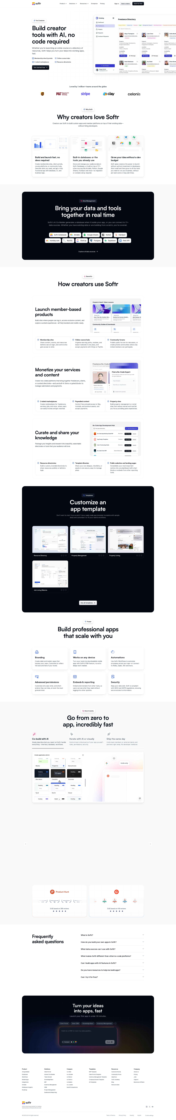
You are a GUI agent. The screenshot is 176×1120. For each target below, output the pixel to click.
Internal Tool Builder (49, 1074)
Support (136, 1079)
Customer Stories (116, 1071)
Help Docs (114, 1077)
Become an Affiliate (139, 1082)
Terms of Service (110, 1115)
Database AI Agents (27, 1087)
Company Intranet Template (96, 1079)
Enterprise (94, 3)
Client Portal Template (95, 1074)
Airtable (24, 1084)
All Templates (92, 1082)
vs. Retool (69, 1077)
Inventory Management (50, 1084)
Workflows (25, 1077)
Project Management (49, 1090)
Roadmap (24, 1090)
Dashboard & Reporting (50, 1092)
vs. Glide (69, 1071)
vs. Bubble (69, 1082)
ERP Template (92, 1071)
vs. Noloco (69, 1079)
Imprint (139, 1115)
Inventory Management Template (98, 1077)
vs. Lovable (70, 1084)
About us (136, 1071)
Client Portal (47, 1071)
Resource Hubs (115, 1084)
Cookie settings (149, 1115)
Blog (112, 1082)
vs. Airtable (70, 1074)
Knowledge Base (48, 1079)
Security (132, 1115)
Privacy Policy (122, 1115)
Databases (25, 1074)
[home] (36, 3)
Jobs (135, 1077)
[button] (63, 3)
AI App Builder (25, 1071)
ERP (45, 1082)
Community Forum (116, 1074)
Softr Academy (115, 1079)
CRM (45, 1087)
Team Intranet (48, 1077)
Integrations (25, 1082)
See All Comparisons (72, 1087)
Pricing (102, 3)
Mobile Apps (25, 1079)
